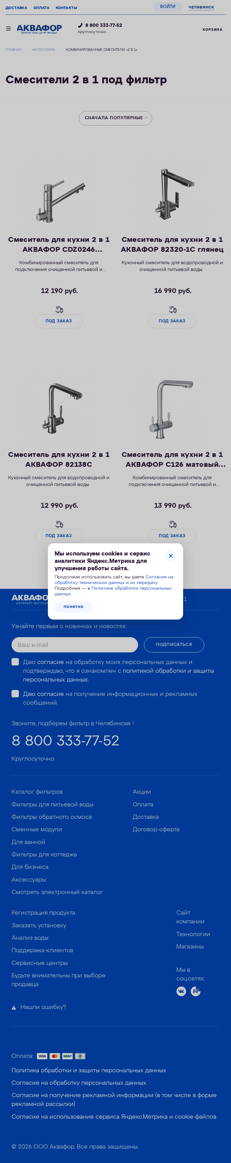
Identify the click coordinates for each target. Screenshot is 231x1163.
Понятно (74, 607)
